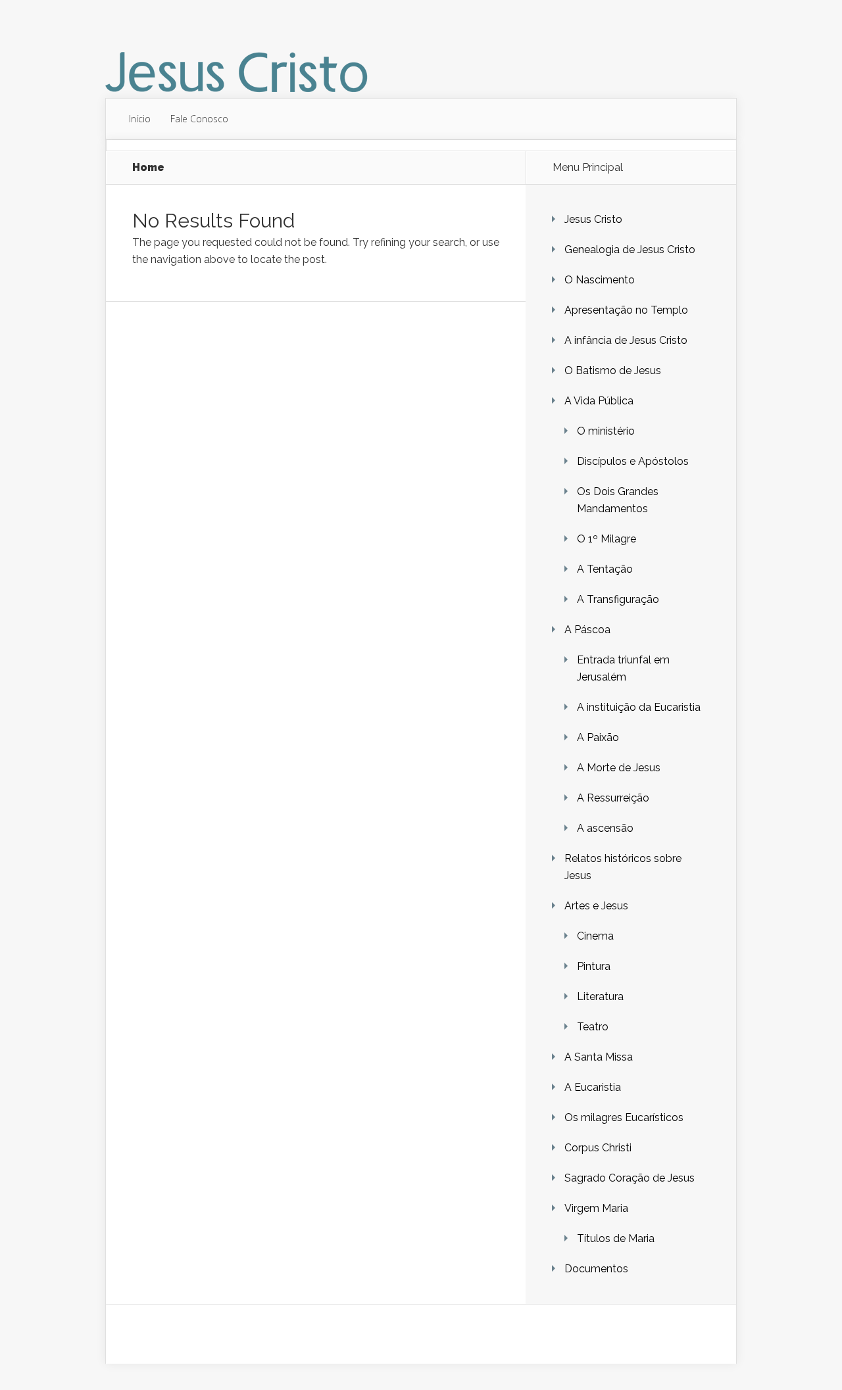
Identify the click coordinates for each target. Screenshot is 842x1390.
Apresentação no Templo (626, 310)
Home (148, 167)
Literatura (600, 996)
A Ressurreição (613, 798)
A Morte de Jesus (618, 767)
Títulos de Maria (616, 1238)
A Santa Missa (598, 1057)
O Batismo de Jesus (612, 370)
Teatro (592, 1026)
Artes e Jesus (596, 905)
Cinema (595, 936)
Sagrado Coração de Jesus (629, 1178)
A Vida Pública (598, 401)
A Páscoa (587, 629)
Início (140, 118)
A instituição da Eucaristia (639, 707)
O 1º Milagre (606, 539)
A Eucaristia (592, 1087)
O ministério (606, 431)
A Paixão (598, 737)
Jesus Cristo (593, 219)
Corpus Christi (598, 1147)
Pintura (593, 966)
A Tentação (605, 569)
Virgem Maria (596, 1208)
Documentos (596, 1268)
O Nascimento (599, 280)
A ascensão (605, 828)
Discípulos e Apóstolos (633, 461)
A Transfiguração (618, 599)
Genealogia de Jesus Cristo (629, 249)
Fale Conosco (199, 118)
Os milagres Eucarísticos (623, 1117)
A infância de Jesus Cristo (625, 340)
